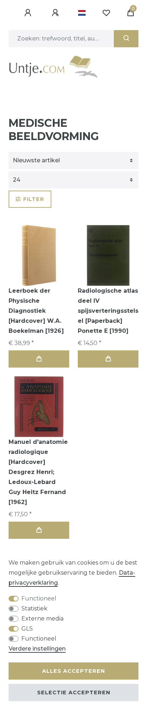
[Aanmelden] (29, 13)
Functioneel (38, 598)
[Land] (82, 13)
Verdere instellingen (37, 648)
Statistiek (34, 608)
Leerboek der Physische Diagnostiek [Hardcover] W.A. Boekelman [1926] (36, 310)
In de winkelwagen (39, 359)
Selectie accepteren (73, 692)
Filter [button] (33, 199)
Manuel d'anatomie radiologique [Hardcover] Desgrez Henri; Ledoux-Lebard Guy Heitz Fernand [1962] (38, 472)
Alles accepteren (73, 671)
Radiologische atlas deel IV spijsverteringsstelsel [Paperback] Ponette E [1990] (108, 310)
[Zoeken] (126, 38)
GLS (27, 628)
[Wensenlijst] (106, 13)
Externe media (42, 618)
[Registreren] (56, 13)
